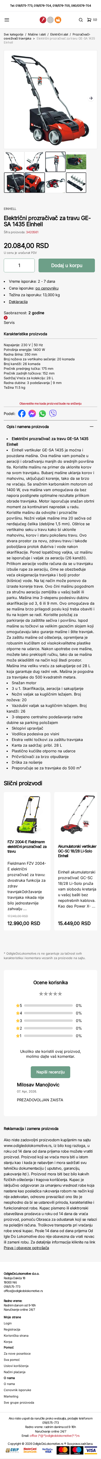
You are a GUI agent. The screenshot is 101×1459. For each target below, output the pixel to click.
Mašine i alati (37, 34)
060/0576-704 (81, 5)
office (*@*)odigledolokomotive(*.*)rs (54, 1435)
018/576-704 (42, 5)
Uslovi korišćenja (16, 1366)
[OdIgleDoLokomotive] (50, 20)
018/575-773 (24, 5)
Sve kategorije (13, 34)
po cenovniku (46, 288)
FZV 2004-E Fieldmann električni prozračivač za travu (27, 846)
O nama (9, 1384)
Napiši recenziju (50, 1072)
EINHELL (10, 209)
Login (8, 1323)
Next (91, 98)
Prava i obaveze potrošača (26, 1247)
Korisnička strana (16, 1335)
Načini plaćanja (14, 1372)
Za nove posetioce (17, 1353)
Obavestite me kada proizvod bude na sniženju (50, 403)
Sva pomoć (12, 1360)
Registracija (12, 1329)
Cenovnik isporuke (17, 1390)
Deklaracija (18, 301)
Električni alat (59, 34)
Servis (9, 322)
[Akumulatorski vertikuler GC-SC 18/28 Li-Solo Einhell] (77, 817)
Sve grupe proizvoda (19, 1402)
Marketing (11, 1396)
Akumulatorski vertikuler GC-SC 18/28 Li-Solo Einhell (77, 851)
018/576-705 (61, 5)
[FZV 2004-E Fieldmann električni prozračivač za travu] (27, 815)
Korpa (8, 1342)
